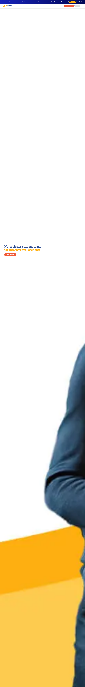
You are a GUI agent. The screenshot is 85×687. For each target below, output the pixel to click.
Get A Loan (30, 5)
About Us (60, 5)
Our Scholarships (45, 5)
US (79, 1)
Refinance (37, 5)
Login (77, 5)
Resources (53, 5)
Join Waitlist (69, 5)
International (72, 1)
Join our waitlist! (59, 1)
